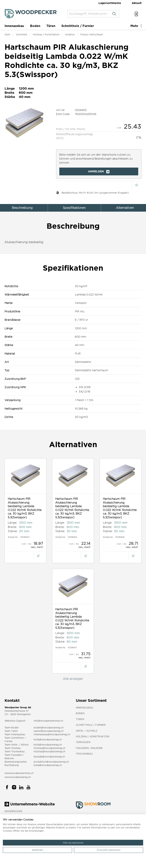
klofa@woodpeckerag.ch (48, 739)
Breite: (12, 527)
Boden (35, 26)
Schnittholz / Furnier (77, 26)
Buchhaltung (12, 765)
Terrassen (83, 742)
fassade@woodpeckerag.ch (49, 756)
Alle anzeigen (73, 678)
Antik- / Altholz (86, 731)
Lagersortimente (109, 3)
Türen (50, 26)
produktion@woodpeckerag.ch (51, 761)
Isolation (70, 34)
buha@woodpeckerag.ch (48, 765)
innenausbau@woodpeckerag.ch (52, 734)
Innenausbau (14, 26)
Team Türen (11, 731)
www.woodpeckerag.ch (18, 777)
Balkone (9, 758)
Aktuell (136, 3)
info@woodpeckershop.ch (48, 720)
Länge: (12, 522)
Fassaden (16, 755)
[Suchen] (114, 13)
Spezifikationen (74, 207)
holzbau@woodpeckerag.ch (49, 748)
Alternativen (125, 207)
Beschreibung (22, 207)
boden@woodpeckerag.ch (48, 727)
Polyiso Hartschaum (91, 34)
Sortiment (21, 34)
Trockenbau (84, 753)
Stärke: (13, 531)
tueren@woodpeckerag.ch (48, 731)
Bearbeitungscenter (16, 761)
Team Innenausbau (15, 734)
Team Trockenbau (15, 751)
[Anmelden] (136, 14)
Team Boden (12, 727)
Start (7, 34)
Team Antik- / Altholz (17, 744)
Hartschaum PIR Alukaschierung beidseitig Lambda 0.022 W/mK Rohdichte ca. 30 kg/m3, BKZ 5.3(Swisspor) (25, 508)
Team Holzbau (13, 748)
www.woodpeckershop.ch (19, 773)
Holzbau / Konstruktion (46, 34)
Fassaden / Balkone (89, 748)
